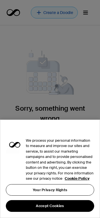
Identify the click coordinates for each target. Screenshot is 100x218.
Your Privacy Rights (50, 190)
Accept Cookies (50, 205)
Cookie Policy (77, 178)
